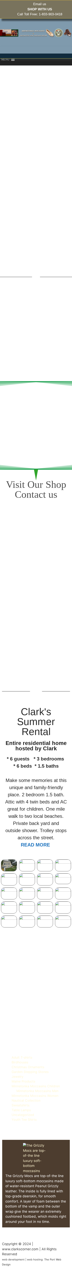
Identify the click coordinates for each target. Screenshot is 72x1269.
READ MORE (36, 844)
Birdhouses (20, 1062)
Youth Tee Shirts (24, 1120)
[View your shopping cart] (21, 59)
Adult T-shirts (22, 1057)
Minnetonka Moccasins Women (35, 1096)
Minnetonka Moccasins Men (37, 1091)
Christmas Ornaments (28, 1067)
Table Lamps (21, 1110)
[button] (5, 59)
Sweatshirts (20, 1105)
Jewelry (17, 1077)
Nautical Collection (26, 1100)
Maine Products (23, 1081)
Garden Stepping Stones (30, 1072)
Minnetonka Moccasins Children (36, 1086)
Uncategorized (23, 1115)
